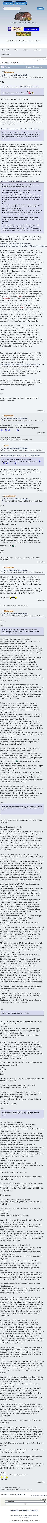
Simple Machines (33, 1515)
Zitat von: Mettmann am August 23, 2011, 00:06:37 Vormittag (20, 86)
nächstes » (43, 60)
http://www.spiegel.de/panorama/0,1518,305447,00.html (20, 364)
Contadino (9, 567)
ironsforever (10, 496)
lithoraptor (9, 72)
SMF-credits (14, 1515)
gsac (6, 445)
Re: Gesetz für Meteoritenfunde (16, 75)
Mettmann (8, 415)
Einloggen (8, 3)
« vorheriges (35, 60)
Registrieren (21, 3)
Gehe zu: (43, 1499)
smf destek (27, 1517)
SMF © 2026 (23, 1515)
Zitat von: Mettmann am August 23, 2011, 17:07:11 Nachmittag (20, 455)
